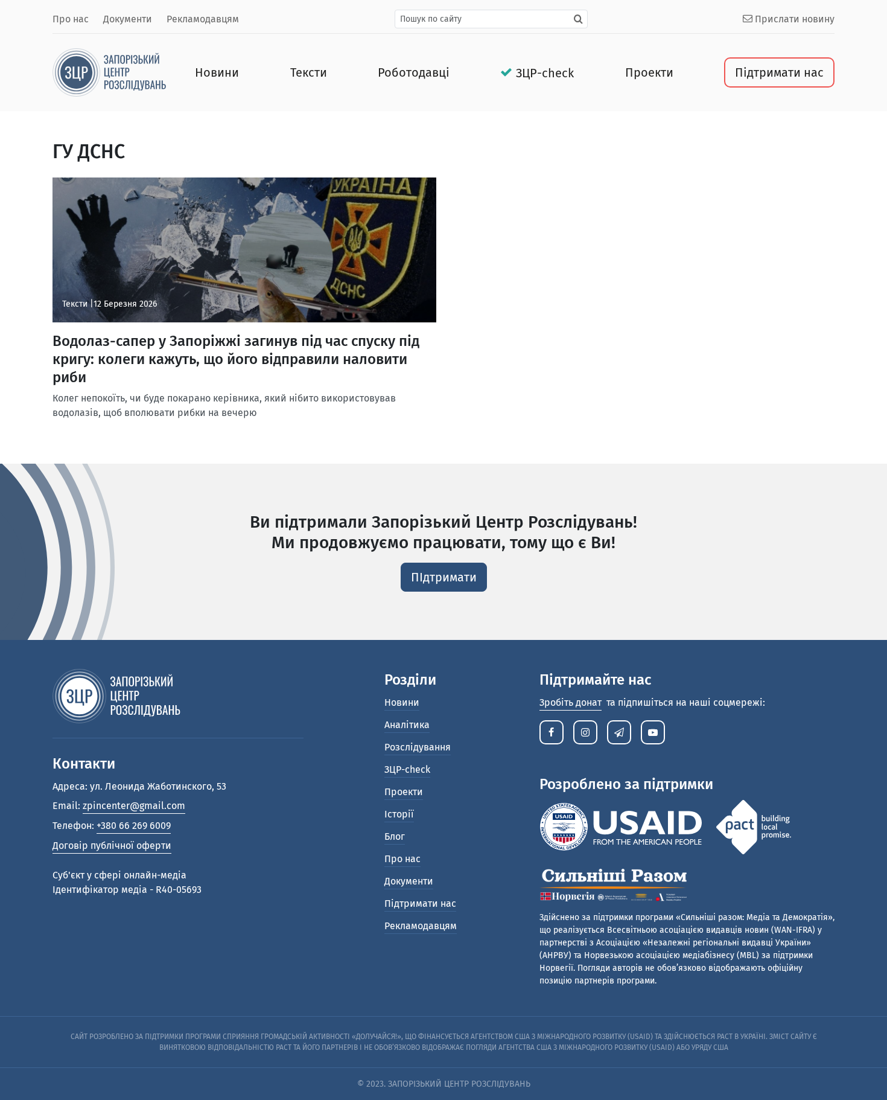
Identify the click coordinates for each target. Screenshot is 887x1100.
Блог (394, 836)
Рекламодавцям (203, 19)
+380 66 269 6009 (134, 825)
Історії (399, 814)
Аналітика (407, 725)
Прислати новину (793, 19)
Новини (217, 72)
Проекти (649, 72)
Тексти (308, 72)
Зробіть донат (570, 702)
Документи (127, 19)
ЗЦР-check (545, 73)
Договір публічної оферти (111, 845)
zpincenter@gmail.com (134, 805)
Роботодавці (414, 72)
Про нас (70, 19)
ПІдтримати (444, 577)
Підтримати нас (779, 72)
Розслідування (417, 747)
